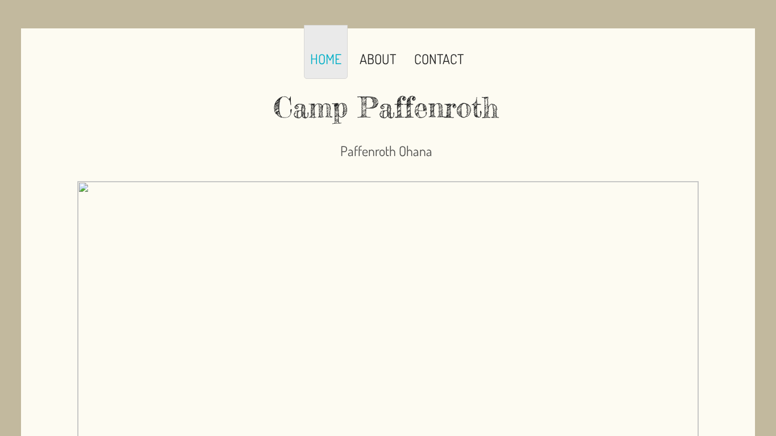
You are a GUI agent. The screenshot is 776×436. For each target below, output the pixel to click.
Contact (439, 59)
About (378, 59)
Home (325, 59)
